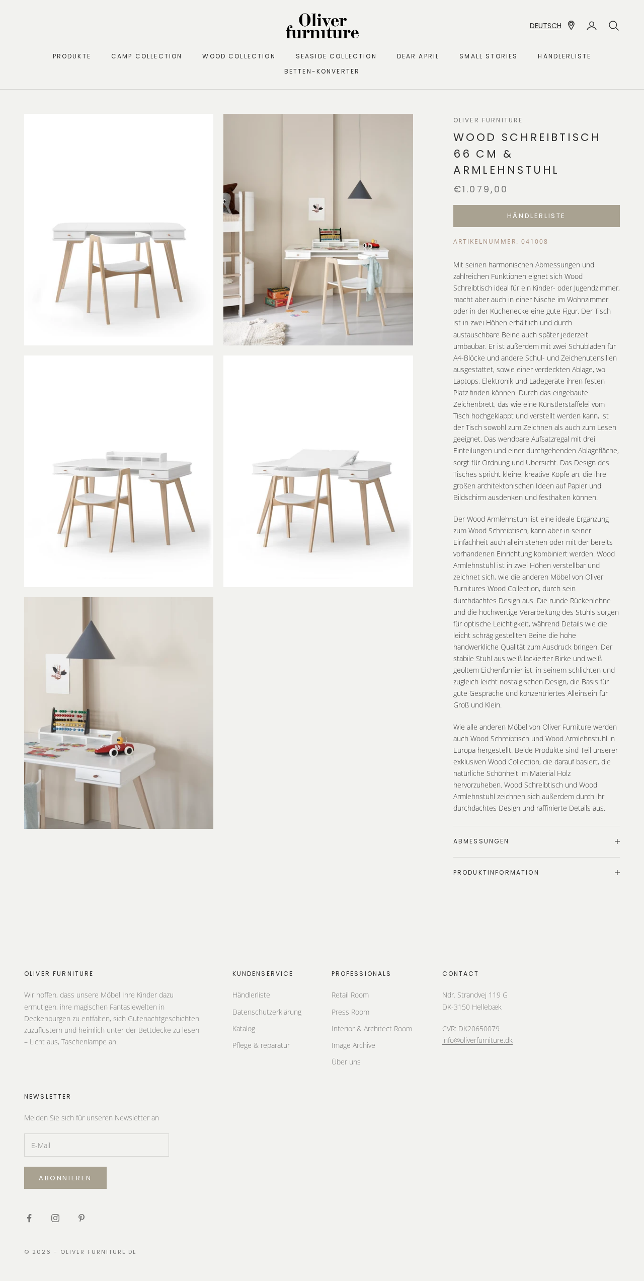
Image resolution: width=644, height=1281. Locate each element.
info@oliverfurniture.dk (477, 1040)
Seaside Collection (336, 56)
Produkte (72, 56)
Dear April (418, 56)
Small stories (488, 56)
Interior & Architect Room (372, 1028)
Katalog (243, 1028)
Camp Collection (146, 56)
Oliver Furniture (488, 120)
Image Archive (353, 1045)
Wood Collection (238, 56)
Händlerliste (564, 56)
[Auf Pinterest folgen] (81, 1218)
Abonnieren (65, 1178)
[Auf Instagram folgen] (55, 1218)
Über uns (346, 1061)
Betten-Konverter (322, 71)
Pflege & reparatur (261, 1045)
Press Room (350, 1012)
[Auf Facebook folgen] (29, 1218)
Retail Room (350, 995)
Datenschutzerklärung (266, 1012)
